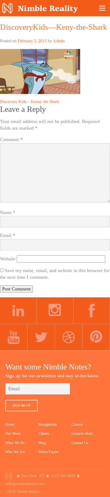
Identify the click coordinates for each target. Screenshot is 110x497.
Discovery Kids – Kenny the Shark (29, 101)
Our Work (13, 434)
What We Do (15, 443)
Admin (59, 41)
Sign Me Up (21, 405)
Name (7, 212)
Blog (42, 443)
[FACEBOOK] (91, 310)
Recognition (47, 424)
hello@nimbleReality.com (25, 484)
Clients (43, 434)
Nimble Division (40, 8)
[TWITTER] (41, 337)
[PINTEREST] (96, 337)
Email (7, 235)
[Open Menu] (102, 8)
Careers (77, 424)
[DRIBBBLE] (68, 337)
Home (9, 424)
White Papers (48, 452)
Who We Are (15, 452)
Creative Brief (82, 434)
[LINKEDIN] (18, 310)
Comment (11, 139)
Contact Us (80, 443)
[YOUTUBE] (14, 337)
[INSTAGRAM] (55, 310)
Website (7, 258)
